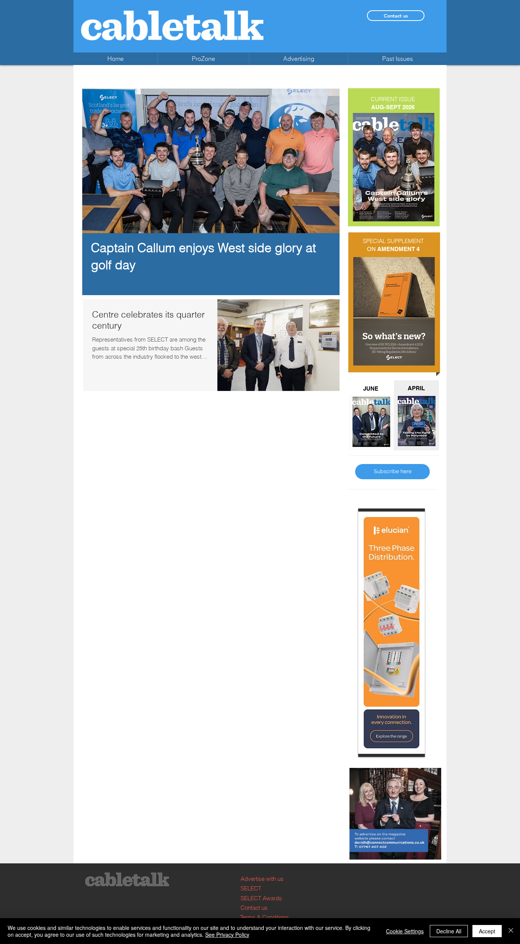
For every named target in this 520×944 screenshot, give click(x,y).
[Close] (510, 931)
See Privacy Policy (227, 934)
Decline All (448, 931)
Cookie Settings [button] (405, 931)
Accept (487, 931)
